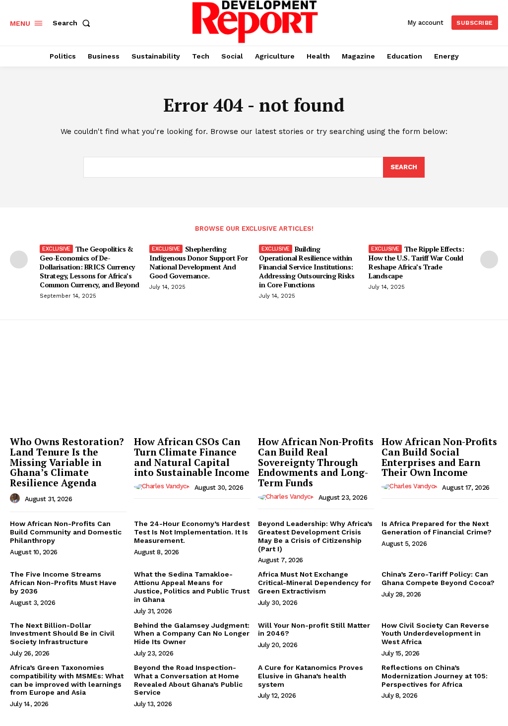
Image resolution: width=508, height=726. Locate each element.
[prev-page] (19, 259)
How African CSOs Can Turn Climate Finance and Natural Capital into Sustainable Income (192, 457)
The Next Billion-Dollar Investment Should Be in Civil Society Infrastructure (62, 633)
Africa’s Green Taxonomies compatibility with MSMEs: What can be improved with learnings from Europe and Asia (67, 679)
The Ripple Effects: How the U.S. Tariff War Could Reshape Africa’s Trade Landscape (416, 262)
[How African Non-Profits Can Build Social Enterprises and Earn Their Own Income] (439, 388)
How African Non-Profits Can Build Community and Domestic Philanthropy (66, 532)
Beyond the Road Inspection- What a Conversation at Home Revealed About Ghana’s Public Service (188, 679)
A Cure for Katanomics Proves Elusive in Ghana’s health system (310, 675)
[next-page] (489, 259)
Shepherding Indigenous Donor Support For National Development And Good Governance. (198, 262)
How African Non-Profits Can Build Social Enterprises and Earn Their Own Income (439, 457)
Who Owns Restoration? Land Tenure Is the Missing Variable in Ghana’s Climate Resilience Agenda (67, 462)
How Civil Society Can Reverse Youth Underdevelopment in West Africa (435, 633)
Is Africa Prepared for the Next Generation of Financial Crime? (436, 528)
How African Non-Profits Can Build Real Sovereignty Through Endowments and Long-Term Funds (316, 462)
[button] (73, 22)
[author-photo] (16, 498)
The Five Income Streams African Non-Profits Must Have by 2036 (63, 582)
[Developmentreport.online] (255, 21)
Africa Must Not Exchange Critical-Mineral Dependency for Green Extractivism (314, 582)
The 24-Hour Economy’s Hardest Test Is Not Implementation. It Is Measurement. (192, 532)
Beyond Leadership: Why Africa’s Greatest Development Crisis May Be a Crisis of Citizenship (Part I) (315, 536)
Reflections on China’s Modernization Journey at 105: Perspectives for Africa (434, 675)
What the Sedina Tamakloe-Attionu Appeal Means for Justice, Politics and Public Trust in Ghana (192, 586)
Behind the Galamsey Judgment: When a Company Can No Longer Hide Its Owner (192, 633)
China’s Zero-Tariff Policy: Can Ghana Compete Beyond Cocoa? (438, 578)
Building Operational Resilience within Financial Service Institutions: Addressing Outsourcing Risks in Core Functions (306, 267)
